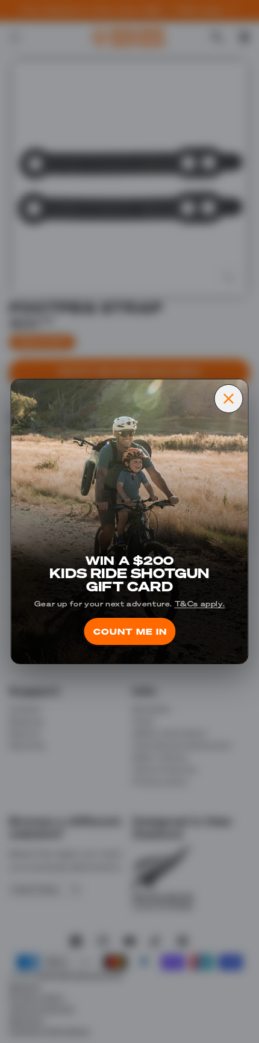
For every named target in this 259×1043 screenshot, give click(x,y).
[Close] (228, 398)
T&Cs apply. (200, 603)
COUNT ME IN (129, 631)
